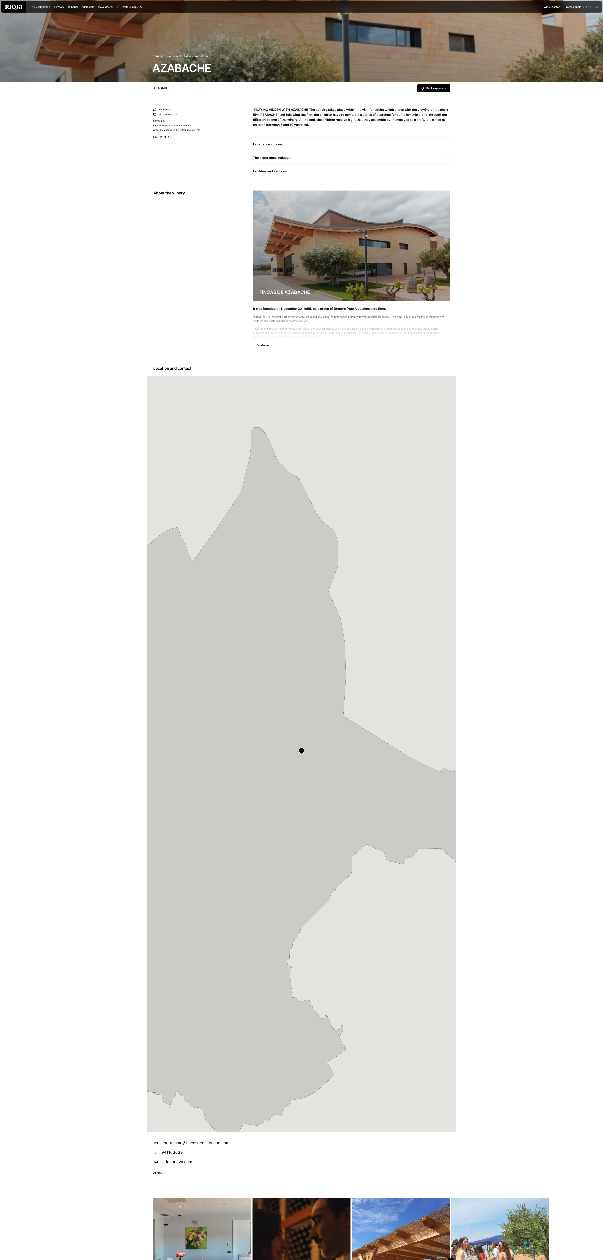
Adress (157, 1172)
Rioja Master (105, 6)
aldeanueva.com (168, 114)
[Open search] (141, 7)
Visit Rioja (88, 6)
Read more (263, 345)
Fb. (155, 136)
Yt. (169, 136)
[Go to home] (13, 7)
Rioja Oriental (173, 56)
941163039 (159, 121)
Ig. (165, 136)
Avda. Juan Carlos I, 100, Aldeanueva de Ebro (176, 130)
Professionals (573, 6)
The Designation (40, 6)
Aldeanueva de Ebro (196, 56)
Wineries (73, 6)
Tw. (160, 136)
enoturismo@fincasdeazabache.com (172, 125)
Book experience (436, 88)
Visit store (165, 109)
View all (440, 1189)
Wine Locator (552, 6)
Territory (59, 6)
